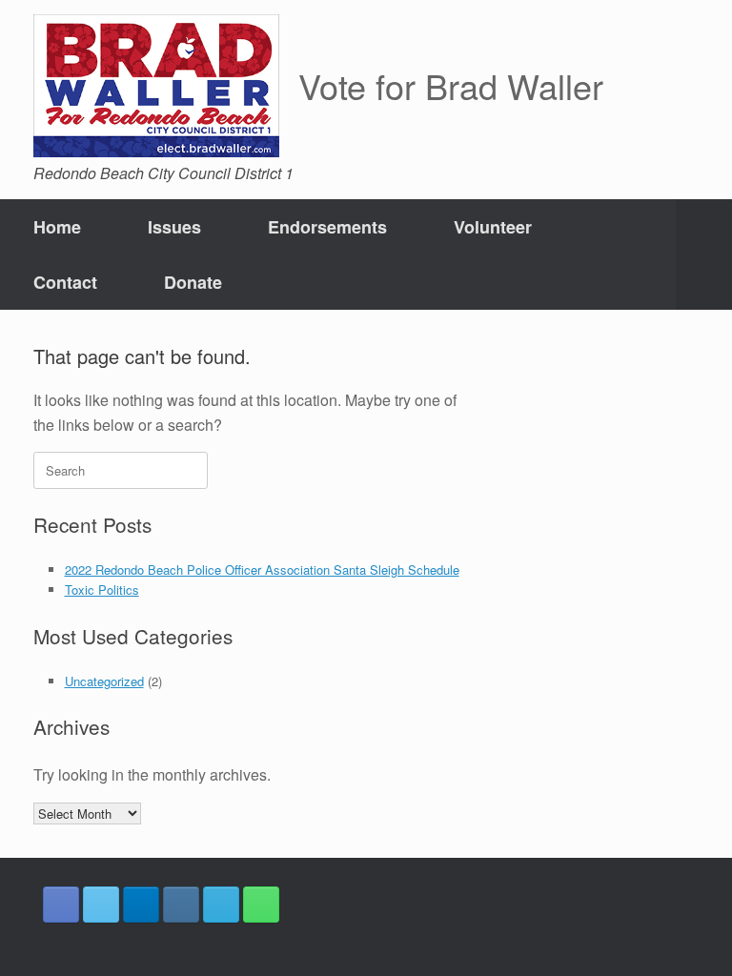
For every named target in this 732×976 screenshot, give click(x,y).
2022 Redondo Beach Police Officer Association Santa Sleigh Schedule (262, 569)
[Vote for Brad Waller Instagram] (181, 904)
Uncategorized (104, 681)
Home (57, 226)
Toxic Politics (102, 589)
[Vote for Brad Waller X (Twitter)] (101, 904)
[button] (704, 254)
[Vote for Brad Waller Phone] (261, 904)
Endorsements (327, 226)
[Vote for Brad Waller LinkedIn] (141, 904)
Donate (193, 282)
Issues (174, 226)
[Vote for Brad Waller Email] (221, 904)
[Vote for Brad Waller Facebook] (61, 904)
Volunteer (493, 226)
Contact (65, 282)
